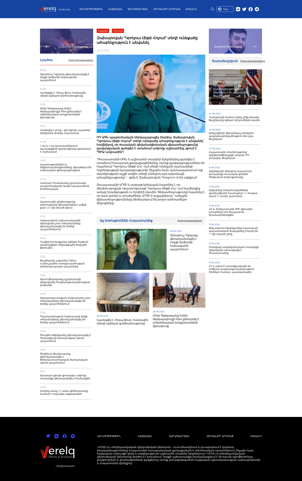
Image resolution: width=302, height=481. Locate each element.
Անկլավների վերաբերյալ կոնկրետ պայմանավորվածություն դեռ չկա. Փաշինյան (231, 136)
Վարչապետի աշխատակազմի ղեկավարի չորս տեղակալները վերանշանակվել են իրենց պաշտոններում (60, 225)
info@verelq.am (65, 466)
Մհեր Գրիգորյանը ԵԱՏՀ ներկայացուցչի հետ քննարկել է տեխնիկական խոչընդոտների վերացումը (61, 113)
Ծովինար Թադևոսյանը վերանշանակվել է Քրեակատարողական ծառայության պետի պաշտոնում (64, 358)
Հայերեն (103, 31)
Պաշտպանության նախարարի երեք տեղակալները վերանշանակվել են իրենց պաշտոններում (63, 319)
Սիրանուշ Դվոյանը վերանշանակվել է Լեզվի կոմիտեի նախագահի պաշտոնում (64, 77)
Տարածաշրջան (138, 9)
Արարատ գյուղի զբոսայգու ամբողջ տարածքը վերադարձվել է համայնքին (65, 377)
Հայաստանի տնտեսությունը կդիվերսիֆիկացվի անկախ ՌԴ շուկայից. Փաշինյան (229, 155)
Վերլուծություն (91, 9)
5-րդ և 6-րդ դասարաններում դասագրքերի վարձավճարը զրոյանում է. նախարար (65, 148)
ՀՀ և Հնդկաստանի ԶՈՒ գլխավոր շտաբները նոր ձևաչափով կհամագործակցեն (231, 212)
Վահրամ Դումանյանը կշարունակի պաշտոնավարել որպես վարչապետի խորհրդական (64, 186)
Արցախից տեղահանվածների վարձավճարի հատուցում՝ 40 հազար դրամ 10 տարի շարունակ (233, 193)
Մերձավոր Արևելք (166, 9)
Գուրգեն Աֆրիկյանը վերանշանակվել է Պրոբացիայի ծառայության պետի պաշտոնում (65, 338)
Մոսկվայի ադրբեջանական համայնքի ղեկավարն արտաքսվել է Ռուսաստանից (234, 250)
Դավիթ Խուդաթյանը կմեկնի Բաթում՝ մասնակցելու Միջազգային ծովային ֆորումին (64, 244)
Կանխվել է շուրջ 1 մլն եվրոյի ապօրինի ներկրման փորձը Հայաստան (65, 132)
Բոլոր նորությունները (81, 60)
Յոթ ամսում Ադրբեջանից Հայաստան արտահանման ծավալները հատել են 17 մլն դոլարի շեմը (233, 231)
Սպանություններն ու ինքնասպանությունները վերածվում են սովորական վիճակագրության (65, 167)
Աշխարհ (191, 9)
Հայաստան (115, 9)
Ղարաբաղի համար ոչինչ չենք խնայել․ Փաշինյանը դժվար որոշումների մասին (234, 119)
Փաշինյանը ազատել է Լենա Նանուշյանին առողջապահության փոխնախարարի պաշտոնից (62, 263)
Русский (118, 31)
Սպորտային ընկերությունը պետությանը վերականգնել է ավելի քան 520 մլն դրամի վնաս (63, 204)
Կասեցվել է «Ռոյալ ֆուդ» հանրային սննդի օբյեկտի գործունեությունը (63, 94)
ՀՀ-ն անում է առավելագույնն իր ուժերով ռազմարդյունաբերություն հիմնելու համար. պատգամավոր (231, 269)
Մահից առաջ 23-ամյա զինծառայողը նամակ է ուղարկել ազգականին (64, 392)
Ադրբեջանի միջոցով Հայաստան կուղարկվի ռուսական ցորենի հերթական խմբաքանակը (230, 174)
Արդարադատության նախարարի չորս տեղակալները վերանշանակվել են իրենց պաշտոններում (65, 300)
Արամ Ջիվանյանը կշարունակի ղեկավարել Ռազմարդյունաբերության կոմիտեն (65, 282)
